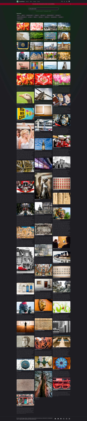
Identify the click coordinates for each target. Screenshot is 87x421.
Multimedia (61, 17)
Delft (35, 151)
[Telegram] (58, 419)
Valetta (18, 239)
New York (54, 169)
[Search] (62, 1)
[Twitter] (64, 419)
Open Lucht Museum (38, 101)
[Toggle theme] (64, 1)
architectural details (50, 15)
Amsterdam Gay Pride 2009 (20, 150)
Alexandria (18, 407)
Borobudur (36, 257)
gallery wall (43, 15)
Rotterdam (18, 104)
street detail (47, 17)
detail (18, 15)
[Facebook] (61, 419)
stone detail (41, 17)
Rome (35, 277)
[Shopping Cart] (69, 1)
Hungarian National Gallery (22, 17)
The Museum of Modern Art (38, 117)
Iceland (36, 398)
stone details (58, 15)
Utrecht (54, 314)
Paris (53, 370)
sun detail (30, 17)
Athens (54, 205)
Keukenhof (36, 86)
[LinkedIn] (69, 419)
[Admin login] (67, 1)
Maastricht (36, 200)
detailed (35, 17)
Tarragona (36, 369)
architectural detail (30, 15)
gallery (23, 15)
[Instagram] (67, 419)
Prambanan (36, 215)
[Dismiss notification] (70, 4)
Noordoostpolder (19, 86)
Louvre (36, 331)
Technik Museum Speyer (38, 132)
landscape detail (54, 17)
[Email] (55, 419)
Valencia (36, 312)
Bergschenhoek (55, 264)
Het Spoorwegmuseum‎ (56, 127)
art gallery (37, 15)
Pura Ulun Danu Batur (56, 220)
